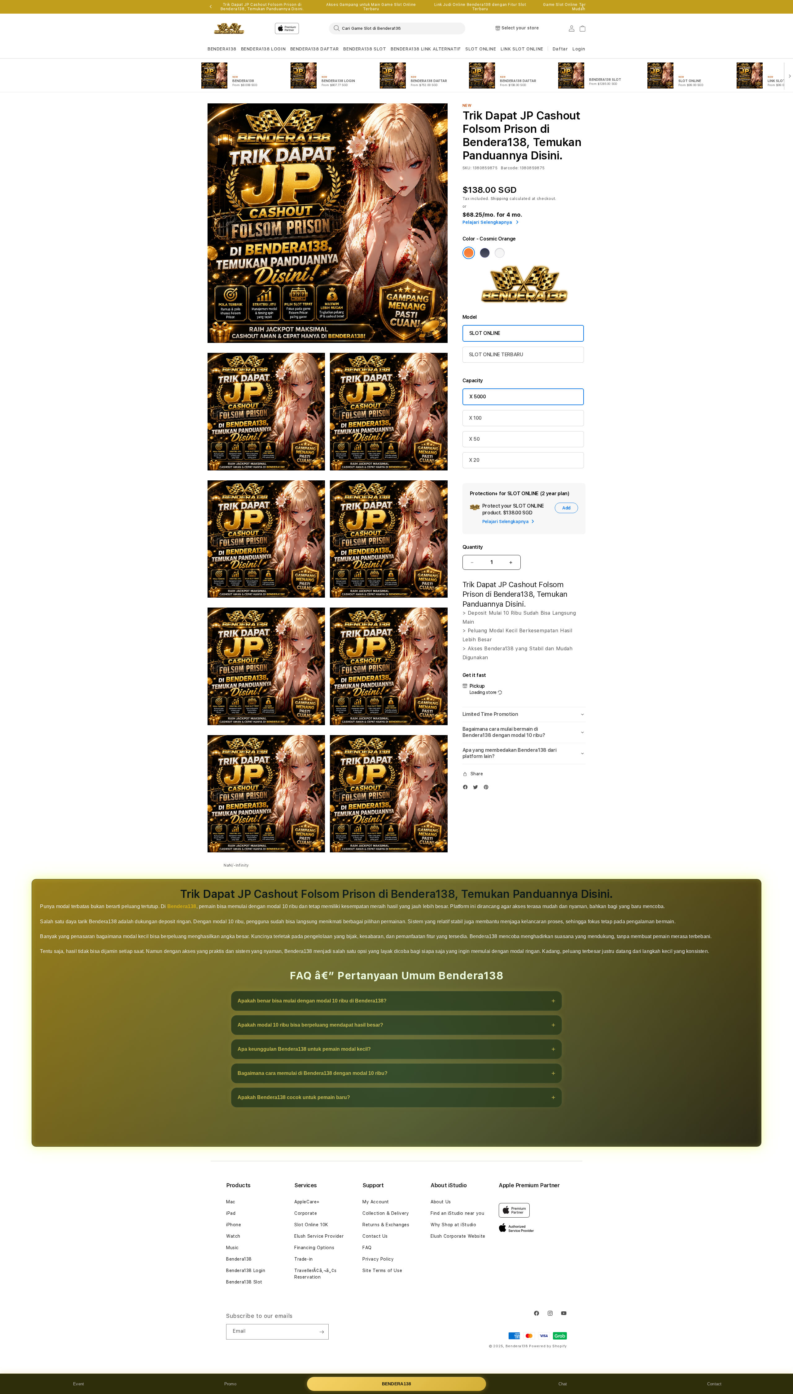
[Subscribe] (321, 1332)
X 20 (474, 460)
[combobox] (397, 28)
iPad (230, 1213)
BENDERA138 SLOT (364, 48)
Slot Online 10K (311, 1224)
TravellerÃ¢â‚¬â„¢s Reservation (315, 1273)
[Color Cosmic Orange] (468, 253)
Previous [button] (211, 7)
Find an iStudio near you (457, 1213)
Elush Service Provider (319, 1236)
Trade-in (303, 1259)
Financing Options (314, 1247)
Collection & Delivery (385, 1213)
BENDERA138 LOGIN (263, 48)
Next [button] (582, 7)
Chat (563, 1384)
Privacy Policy (378, 1259)
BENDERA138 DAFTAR (314, 48)
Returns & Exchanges (385, 1224)
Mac (230, 1201)
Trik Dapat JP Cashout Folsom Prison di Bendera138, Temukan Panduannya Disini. (262, 6)
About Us (441, 1201)
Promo (230, 1384)
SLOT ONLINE (480, 48)
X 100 (475, 418)
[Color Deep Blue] (485, 253)
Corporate (305, 1213)
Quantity (472, 547)
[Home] (229, 28)
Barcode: (510, 168)
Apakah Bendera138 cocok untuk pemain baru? (294, 1097)
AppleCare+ (307, 1201)
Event (78, 1384)
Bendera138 (181, 906)
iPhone (233, 1224)
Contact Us (375, 1236)
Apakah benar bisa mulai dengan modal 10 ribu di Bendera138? (312, 1000)
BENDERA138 (222, 48)
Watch (233, 1236)
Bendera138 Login (245, 1270)
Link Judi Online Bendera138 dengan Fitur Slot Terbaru (480, 6)
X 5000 (477, 397)
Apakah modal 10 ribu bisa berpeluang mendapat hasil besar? (310, 1025)
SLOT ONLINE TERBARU (496, 354)
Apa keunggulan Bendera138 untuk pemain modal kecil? (304, 1049)
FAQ (367, 1247)
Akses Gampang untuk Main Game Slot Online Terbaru (371, 6)
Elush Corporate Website (458, 1236)
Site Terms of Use (382, 1270)
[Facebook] (466, 788)
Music (232, 1247)
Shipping (500, 199)
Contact (714, 1384)
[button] (222, 49)
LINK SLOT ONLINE (522, 48)
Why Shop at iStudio (453, 1224)
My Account (375, 1201)
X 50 (474, 439)
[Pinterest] (487, 788)
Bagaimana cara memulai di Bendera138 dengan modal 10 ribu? (313, 1073)
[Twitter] (477, 788)
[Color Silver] (500, 253)
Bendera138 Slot (244, 1281)
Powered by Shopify (548, 1346)
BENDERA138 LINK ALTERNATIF (426, 48)
